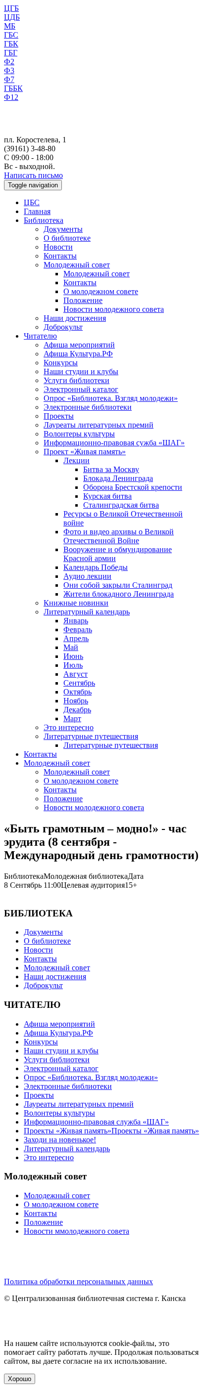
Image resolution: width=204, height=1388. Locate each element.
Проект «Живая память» (85, 451)
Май (70, 647)
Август (75, 674)
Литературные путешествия (91, 736)
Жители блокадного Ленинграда (118, 594)
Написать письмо (33, 175)
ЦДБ (12, 17)
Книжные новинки (76, 603)
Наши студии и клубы (81, 371)
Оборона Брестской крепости (132, 487)
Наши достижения (75, 318)
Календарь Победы (95, 567)
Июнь (73, 656)
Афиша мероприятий (79, 345)
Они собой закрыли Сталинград (117, 585)
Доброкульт (63, 327)
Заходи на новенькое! (60, 1139)
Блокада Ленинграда (118, 478)
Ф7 (9, 79)
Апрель (76, 638)
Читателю (40, 336)
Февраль (77, 629)
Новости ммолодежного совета (76, 1231)
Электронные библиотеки (88, 407)
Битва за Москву (111, 469)
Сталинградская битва (121, 505)
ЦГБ (11, 8)
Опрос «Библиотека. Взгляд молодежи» (111, 398)
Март (72, 718)
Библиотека (43, 220)
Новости (58, 247)
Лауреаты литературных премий (98, 425)
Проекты (59, 416)
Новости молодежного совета (113, 309)
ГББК (13, 88)
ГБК (11, 44)
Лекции (76, 460)
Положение (82, 300)
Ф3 (9, 70)
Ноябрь (75, 700)
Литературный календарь (87, 611)
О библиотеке (67, 238)
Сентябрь (79, 683)
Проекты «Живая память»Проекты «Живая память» (111, 1131)
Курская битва (107, 496)
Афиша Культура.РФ (78, 353)
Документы (63, 229)
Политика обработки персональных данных (78, 1281)
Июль (73, 665)
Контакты (60, 256)
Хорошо (19, 1379)
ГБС (11, 35)
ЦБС (32, 202)
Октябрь (77, 692)
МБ (9, 26)
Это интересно (69, 727)
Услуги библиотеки (76, 380)
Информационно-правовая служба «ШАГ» (96, 1122)
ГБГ (10, 52)
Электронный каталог (81, 389)
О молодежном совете (100, 291)
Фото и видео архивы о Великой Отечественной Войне (118, 536)
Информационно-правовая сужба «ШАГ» (114, 442)
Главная (37, 211)
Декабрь (77, 709)
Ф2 (9, 61)
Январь (75, 620)
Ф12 (11, 97)
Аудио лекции (87, 576)
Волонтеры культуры (79, 434)
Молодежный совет (77, 264)
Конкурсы (61, 362)
